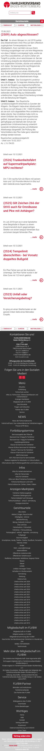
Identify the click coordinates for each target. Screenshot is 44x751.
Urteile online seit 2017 (22, 605)
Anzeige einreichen (22, 503)
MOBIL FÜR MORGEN (22, 644)
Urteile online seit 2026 (22, 581)
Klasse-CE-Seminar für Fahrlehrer (22, 445)
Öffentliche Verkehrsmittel (22, 553)
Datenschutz (22, 579)
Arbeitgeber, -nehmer (22, 517)
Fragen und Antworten (22, 407)
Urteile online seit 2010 (22, 623)
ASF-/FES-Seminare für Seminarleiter (22, 458)
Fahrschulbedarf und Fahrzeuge (22, 498)
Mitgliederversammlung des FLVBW (22, 637)
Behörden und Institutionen (22, 687)
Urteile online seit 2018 (22, 602)
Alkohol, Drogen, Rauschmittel (22, 514)
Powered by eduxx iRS (22, 749)
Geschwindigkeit (22, 538)
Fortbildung (22, 389)
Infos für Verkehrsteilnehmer (22, 471)
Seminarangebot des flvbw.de (22, 434)
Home (22, 715)
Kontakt (22, 720)
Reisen (22, 561)
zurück (21, 25)
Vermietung (22, 574)
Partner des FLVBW (22, 410)
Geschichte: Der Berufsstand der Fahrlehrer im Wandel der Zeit (22, 640)
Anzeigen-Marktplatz (22, 399)
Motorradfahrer (22, 550)
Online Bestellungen (22, 706)
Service (22, 412)
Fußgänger (22, 535)
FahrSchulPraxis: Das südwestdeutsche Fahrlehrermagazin (22, 423)
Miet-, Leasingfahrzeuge (22, 548)
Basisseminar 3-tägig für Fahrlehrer (22, 437)
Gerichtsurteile (22, 21)
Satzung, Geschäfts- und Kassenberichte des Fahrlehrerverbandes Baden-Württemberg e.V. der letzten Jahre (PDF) (22, 677)
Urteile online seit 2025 (22, 584)
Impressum (22, 725)
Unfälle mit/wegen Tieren (22, 569)
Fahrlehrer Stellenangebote (22, 493)
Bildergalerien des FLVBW (22, 701)
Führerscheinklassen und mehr (22, 482)
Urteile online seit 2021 (22, 594)
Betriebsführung (22, 519)
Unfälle (22, 566)
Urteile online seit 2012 (22, 618)
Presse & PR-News (22, 426)
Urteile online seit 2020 (22, 597)
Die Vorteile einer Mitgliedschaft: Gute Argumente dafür (22, 658)
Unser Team (22, 730)
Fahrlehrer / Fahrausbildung (22, 530)
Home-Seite (13, 745)
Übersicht (7, 25)
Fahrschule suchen (22, 392)
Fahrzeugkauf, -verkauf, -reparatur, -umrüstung (22, 532)
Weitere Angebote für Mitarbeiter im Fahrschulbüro (22, 460)
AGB (22, 717)
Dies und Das (22, 525)
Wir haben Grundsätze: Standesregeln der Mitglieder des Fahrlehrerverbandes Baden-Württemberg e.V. (22, 671)
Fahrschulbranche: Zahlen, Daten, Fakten (22, 484)
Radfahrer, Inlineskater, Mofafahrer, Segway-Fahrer (22, 558)
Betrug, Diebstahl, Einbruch (22, 522)
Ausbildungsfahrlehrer (22, 442)
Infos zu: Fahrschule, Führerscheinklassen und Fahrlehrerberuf (22, 396)
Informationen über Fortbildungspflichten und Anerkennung (22, 463)
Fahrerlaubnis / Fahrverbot (22, 527)
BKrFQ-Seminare (22, 455)
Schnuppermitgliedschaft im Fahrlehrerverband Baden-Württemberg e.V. (22, 662)
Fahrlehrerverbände (22, 690)
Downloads (22, 704)
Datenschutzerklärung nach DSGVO (22, 728)
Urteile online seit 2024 (22, 587)
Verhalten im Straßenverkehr (22, 571)
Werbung (22, 576)
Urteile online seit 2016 (22, 607)
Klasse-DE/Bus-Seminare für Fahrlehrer (22, 447)
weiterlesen (35, 25)
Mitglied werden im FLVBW (22, 634)
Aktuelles (22, 387)
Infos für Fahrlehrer (22, 477)
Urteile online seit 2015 (22, 610)
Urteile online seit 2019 (22, 600)
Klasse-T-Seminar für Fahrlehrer (22, 450)
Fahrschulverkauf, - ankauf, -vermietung (22, 501)
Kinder (22, 545)
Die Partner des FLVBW (22, 692)
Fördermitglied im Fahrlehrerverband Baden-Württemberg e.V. (22, 667)
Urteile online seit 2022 (22, 592)
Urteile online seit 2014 (22, 612)
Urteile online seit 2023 (22, 589)
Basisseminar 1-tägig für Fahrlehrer (22, 440)
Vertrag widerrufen (22, 722)
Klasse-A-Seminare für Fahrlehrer (22, 452)
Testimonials (22, 646)
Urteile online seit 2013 (22, 615)
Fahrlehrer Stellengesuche (22, 495)
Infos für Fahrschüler (22, 474)
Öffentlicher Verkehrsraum (22, 556)
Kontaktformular (24, 357)
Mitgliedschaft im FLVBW (22, 402)
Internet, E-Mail (22, 543)
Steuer (22, 563)
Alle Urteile (22, 512)
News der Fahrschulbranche (22, 421)
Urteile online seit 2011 (22, 620)
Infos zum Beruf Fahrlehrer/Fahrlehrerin (22, 479)
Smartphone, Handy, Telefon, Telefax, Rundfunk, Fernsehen (22, 540)
